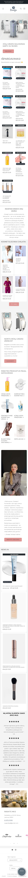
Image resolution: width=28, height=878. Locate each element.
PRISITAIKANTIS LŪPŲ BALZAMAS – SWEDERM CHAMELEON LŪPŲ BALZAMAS (13, 666)
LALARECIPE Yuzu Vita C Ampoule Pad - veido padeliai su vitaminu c (20, 143)
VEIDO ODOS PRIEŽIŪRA (5, 394)
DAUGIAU (8, 51)
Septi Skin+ (5, 140)
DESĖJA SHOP (14, 874)
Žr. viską (14, 304)
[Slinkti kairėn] (10, 843)
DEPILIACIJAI (18, 439)
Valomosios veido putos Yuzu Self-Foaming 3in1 (7, 169)
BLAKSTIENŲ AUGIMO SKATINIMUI (5, 440)
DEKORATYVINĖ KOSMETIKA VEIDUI (6, 417)
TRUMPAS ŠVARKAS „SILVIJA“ (18, 260)
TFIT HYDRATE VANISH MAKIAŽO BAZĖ (12, 586)
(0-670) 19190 (8, 820)
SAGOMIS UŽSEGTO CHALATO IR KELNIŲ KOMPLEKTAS (6, 267)
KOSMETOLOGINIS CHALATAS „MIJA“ (7, 296)
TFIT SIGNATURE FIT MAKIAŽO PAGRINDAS (7, 197)
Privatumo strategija (12, 876)
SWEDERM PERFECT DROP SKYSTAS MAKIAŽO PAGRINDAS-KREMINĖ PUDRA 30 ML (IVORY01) (14, 626)
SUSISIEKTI (10, 361)
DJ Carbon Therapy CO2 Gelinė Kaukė (6, 83)
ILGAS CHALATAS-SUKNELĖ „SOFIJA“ (20, 290)
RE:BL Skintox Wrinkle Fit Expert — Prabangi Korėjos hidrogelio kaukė (20, 85)
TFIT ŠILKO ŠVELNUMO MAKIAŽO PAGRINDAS (19, 169)
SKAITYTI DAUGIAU (13, 539)
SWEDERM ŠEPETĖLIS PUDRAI (10, 706)
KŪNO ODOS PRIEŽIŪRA (18, 416)
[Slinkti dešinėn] (17, 843)
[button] (3, 8)
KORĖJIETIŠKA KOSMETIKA (19, 394)
